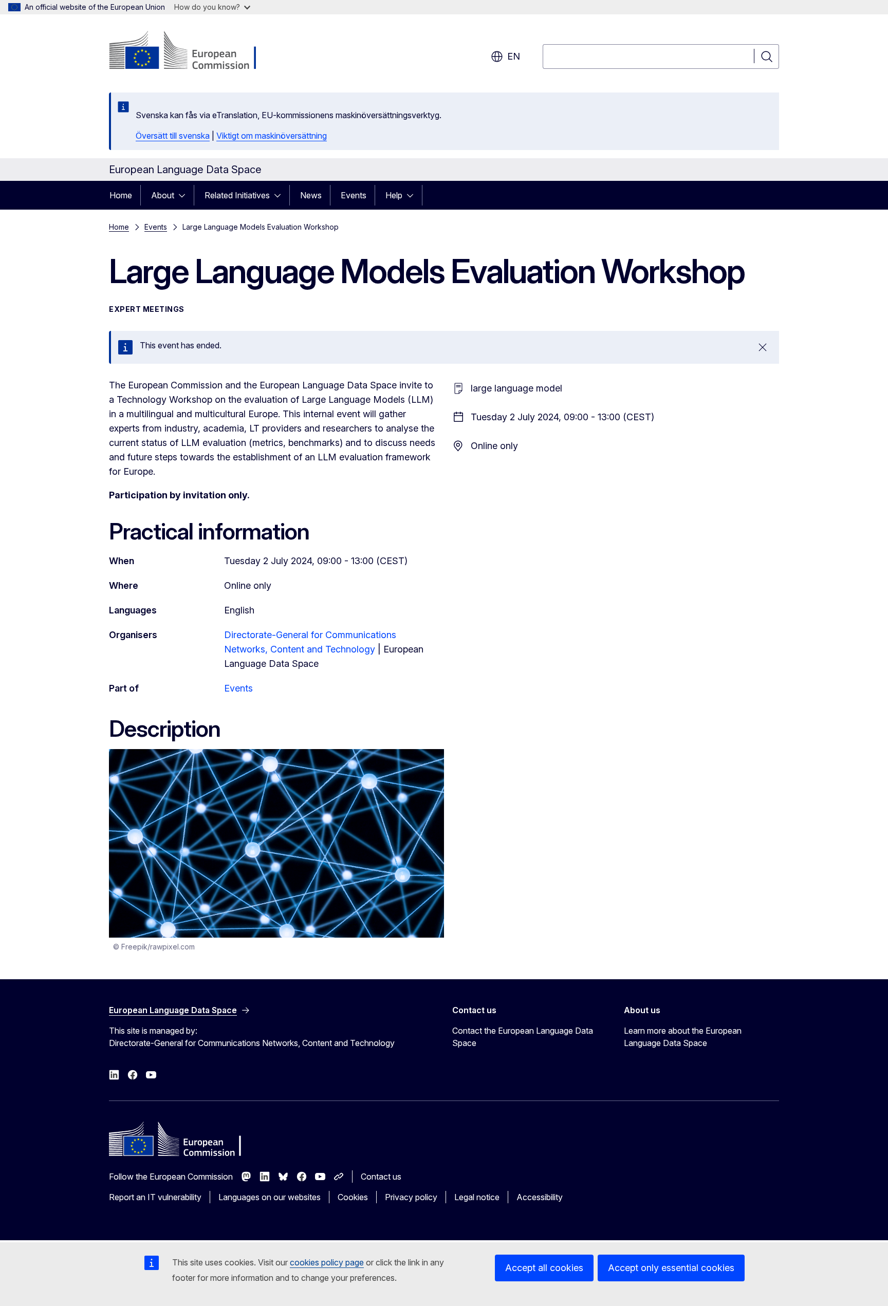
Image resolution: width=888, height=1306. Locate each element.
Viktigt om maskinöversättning (271, 135)
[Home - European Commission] (192, 51)
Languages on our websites (269, 1197)
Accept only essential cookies (671, 1267)
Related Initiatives (237, 195)
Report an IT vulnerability (155, 1197)
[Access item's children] (185, 195)
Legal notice (476, 1197)
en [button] (513, 56)
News (311, 195)
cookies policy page (327, 1262)
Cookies (353, 1197)
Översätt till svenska (173, 135)
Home (120, 195)
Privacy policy (411, 1197)
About (162, 195)
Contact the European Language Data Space (522, 1036)
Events (353, 195)
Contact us (381, 1176)
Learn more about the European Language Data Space (683, 1036)
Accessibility (539, 1197)
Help (393, 195)
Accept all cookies (544, 1267)
